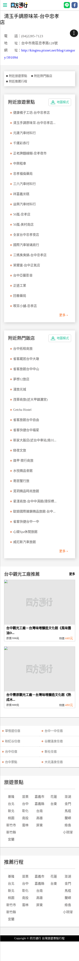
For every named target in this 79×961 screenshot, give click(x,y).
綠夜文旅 (19, 450)
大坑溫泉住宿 (54, 762)
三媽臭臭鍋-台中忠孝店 (30, 255)
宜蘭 (11, 839)
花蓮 (53, 796)
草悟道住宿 (12, 731)
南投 (25, 818)
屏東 (39, 825)
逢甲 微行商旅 (23, 460)
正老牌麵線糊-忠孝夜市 (30, 153)
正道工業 (19, 285)
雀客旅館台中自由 (26, 420)
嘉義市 (39, 796)
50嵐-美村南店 (23, 224)
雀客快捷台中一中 (26, 521)
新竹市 (11, 825)
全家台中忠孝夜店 (26, 234)
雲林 (25, 825)
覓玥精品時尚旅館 (26, 491)
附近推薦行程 (18, 81)
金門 (68, 804)
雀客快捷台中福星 (26, 430)
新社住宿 (51, 751)
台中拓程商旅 (23, 348)
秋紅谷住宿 (12, 741)
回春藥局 (19, 295)
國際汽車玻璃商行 (26, 245)
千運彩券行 (21, 143)
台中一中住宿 (54, 731)
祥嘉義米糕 (21, 194)
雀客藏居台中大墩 (26, 359)
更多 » (63, 315)
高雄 (39, 818)
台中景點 (11, 762)
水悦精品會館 (23, 470)
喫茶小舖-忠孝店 (25, 306)
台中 (25, 804)
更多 (72, 574)
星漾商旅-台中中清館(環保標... (35, 501)
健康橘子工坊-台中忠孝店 (31, 112)
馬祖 (68, 811)
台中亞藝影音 (23, 275)
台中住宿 (11, 751)
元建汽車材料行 (24, 133)
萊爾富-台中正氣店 (26, 265)
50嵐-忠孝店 (21, 214)
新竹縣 (11, 832)
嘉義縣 (39, 804)
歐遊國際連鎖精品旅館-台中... (34, 511)
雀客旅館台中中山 (26, 369)
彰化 (25, 811)
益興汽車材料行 (24, 204)
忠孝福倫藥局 (23, 173)
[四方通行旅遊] (19, 7)
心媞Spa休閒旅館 (25, 532)
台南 (39, 811)
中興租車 (19, 163)
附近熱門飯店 (43, 76)
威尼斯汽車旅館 (24, 542)
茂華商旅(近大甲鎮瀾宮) (30, 399)
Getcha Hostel (22, 409)
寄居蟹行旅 (21, 481)
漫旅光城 (19, 389)
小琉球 (68, 832)
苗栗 (25, 796)
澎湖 (68, 796)
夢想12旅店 (21, 379)
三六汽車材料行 (24, 184)
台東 (53, 804)
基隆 (11, 796)
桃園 (11, 818)
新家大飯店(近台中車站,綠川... (34, 440)
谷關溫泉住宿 (54, 741)
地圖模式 (63, 102)
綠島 (68, 825)
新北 (11, 811)
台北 (11, 804)
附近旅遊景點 (18, 76)
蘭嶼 (68, 818)
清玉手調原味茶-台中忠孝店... (34, 123)
